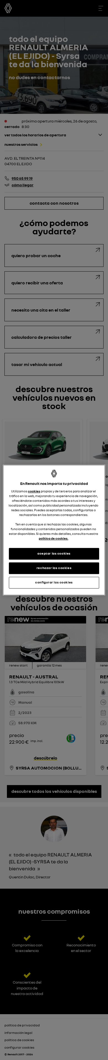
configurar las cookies (54, 582)
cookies (34, 491)
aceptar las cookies (54, 553)
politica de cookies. (53, 538)
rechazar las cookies (54, 568)
